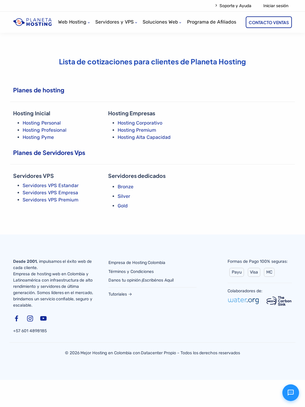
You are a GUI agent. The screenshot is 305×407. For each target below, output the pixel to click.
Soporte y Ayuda (234, 5)
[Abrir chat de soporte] (290, 392)
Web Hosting (72, 22)
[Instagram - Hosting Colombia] (31, 319)
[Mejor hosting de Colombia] (32, 22)
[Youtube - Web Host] (44, 319)
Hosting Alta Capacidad (144, 137)
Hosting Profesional (44, 130)
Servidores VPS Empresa (50, 192)
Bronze (125, 186)
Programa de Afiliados (211, 22)
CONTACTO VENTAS (269, 22)
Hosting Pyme (38, 137)
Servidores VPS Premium (50, 200)
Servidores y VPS (114, 22)
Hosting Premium (137, 130)
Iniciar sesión (275, 5)
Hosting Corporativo (140, 123)
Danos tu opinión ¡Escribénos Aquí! (141, 280)
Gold (123, 206)
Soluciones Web (160, 22)
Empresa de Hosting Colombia (136, 262)
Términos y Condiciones (131, 271)
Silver (124, 196)
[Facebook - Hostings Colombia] (17, 319)
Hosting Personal (42, 123)
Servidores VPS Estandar (51, 185)
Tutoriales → (120, 294)
